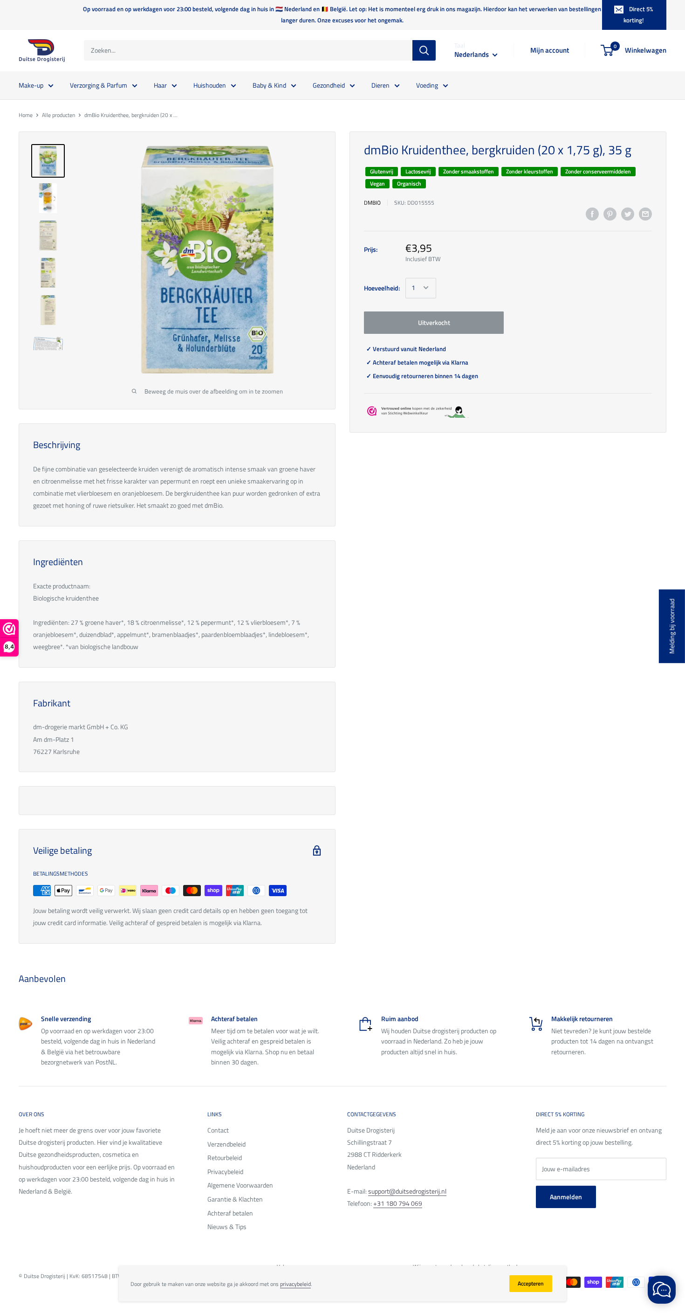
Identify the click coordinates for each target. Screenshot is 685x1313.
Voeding (427, 85)
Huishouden (209, 85)
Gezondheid (329, 85)
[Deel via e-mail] (645, 214)
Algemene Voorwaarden (240, 1185)
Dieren (380, 85)
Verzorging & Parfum (98, 85)
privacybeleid (295, 1283)
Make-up (31, 85)
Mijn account (549, 50)
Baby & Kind (269, 85)
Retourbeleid (224, 1157)
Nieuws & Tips (227, 1226)
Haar (160, 85)
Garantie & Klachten (235, 1199)
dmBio (372, 202)
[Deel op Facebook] (592, 214)
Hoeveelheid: (382, 287)
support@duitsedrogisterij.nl (407, 1191)
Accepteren (531, 1283)
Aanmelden (566, 1197)
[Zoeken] (424, 50)
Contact (218, 1130)
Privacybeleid (225, 1171)
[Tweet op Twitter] (627, 214)
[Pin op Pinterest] (609, 214)
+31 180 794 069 (397, 1203)
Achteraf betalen (230, 1213)
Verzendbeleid (226, 1144)
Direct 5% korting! (638, 14)
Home (26, 115)
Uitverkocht (434, 322)
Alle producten (58, 115)
